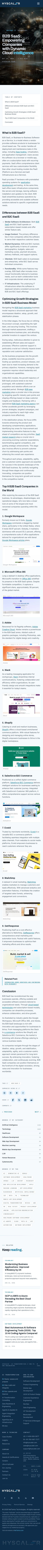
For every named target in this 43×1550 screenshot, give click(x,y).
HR (4, 1206)
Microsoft (30, 1181)
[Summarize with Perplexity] (10, 1093)
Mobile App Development (12, 1199)
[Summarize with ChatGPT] (4, 1093)
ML (16, 1195)
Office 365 (26, 579)
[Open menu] (38, 3)
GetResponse (28, 933)
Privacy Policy (6, 1504)
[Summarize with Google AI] (17, 1093)
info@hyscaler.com (30, 1442)
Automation (7, 1225)
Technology (22, 30)
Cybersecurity (8, 1214)
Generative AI (13, 1173)
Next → (38, 1112)
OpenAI (5, 1181)
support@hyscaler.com (31, 1449)
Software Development (11, 1177)
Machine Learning (10, 1188)
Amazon (5, 1210)
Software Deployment (23, 1225)
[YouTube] (32, 1498)
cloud (16, 1221)
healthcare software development (16, 1218)
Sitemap (29, 1504)
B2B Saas (15, 1083)
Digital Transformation (12, 1203)
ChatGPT (20, 1181)
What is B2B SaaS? (12, 102)
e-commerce (9, 1032)
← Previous (7, 1112)
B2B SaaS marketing (23, 308)
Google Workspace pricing (13, 540)
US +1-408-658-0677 (31, 1436)
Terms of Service (19, 1504)
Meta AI (24, 1221)
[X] (18, 1498)
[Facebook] (13, 1100)
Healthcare (27, 1177)
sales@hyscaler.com (30, 1446)
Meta (10, 1195)
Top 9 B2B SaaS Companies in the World (19, 118)
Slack (15, 677)
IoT (4, 1195)
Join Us (4, 1478)
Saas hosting (21, 152)
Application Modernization (22, 1210)
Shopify (5, 729)
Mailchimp (31, 882)
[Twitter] (19, 1100)
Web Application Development (14, 1184)
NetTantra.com (18, 1530)
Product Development (29, 1206)
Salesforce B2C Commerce (21, 782)
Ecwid (33, 832)
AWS (34, 1203)
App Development (26, 1188)
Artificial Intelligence (24, 1192)
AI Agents (7, 1221)
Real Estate (12, 1206)
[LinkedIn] (25, 1100)
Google (24, 1173)
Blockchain (7, 1192)
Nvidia (27, 1203)
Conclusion (9, 122)
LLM (13, 1181)
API (31, 1221)
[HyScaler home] (11, 3)
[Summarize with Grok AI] (23, 1093)
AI (4, 1173)
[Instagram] (11, 1498)
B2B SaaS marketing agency (24, 404)
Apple (31, 1184)
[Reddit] (31, 1100)
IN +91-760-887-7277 (31, 1439)
